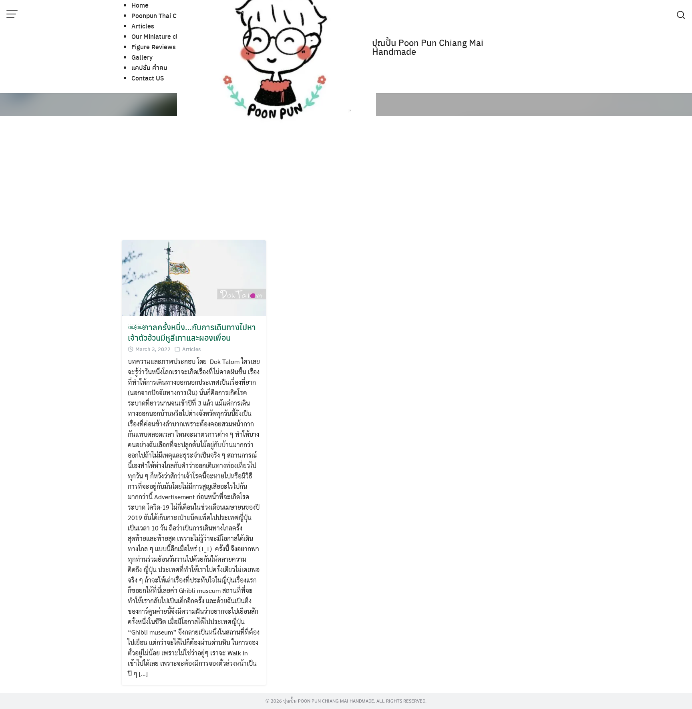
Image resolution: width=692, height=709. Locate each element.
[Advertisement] (362, 180)
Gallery (142, 57)
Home (140, 5)
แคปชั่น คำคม (149, 67)
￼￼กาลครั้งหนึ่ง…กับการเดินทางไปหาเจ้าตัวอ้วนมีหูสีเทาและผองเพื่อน (192, 332)
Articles (142, 25)
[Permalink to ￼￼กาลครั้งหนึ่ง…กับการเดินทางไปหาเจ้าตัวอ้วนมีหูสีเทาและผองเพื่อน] (194, 277)
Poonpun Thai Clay (158, 15)
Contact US (147, 77)
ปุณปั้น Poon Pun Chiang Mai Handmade (427, 47)
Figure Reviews (153, 46)
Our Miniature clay (158, 36)
